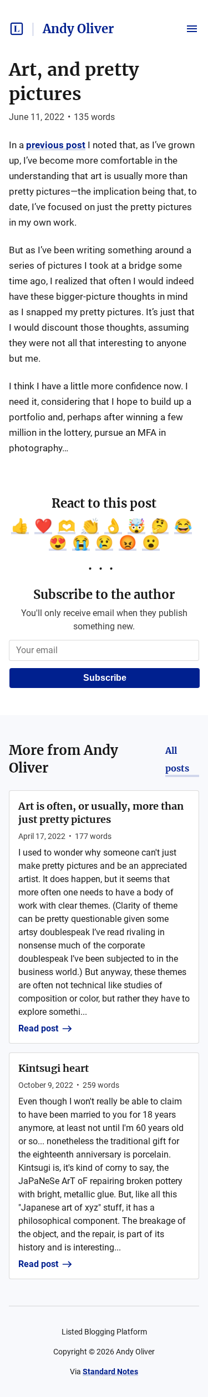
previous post (55, 144)
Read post (38, 1028)
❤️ (43, 526)
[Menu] (192, 28)
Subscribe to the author (104, 594)
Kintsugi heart (53, 1068)
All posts (177, 759)
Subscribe (104, 677)
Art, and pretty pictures (74, 82)
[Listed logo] (16, 29)
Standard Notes (110, 1371)
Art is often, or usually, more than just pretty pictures (101, 813)
